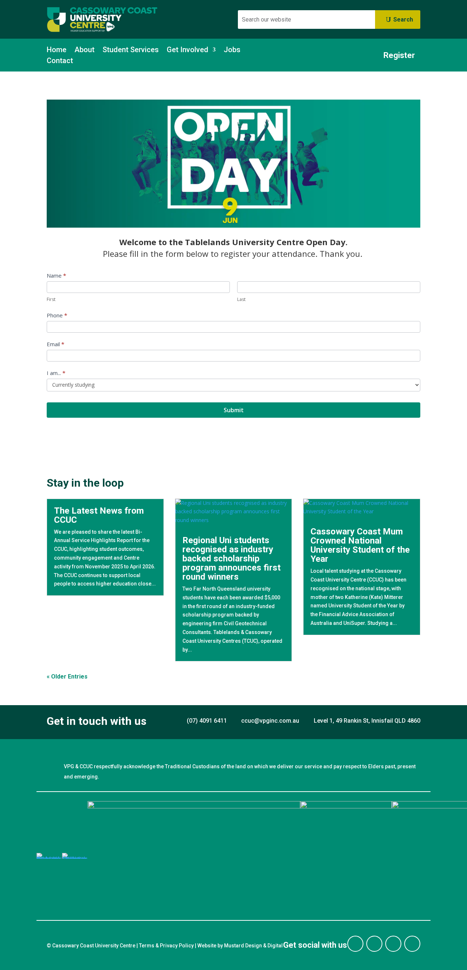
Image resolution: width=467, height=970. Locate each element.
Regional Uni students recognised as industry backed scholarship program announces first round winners (231, 558)
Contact (60, 61)
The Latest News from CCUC (99, 515)
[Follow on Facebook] (355, 944)
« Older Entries (67, 676)
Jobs (232, 50)
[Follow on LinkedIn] (393, 944)
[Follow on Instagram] (374, 944)
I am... (56, 372)
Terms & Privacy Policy (166, 945)
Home (56, 50)
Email (55, 344)
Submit (234, 410)
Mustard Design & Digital (253, 945)
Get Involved (187, 50)
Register (399, 55)
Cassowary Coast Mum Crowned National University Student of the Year (360, 545)
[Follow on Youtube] (412, 944)
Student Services (131, 50)
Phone (57, 315)
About (84, 50)
